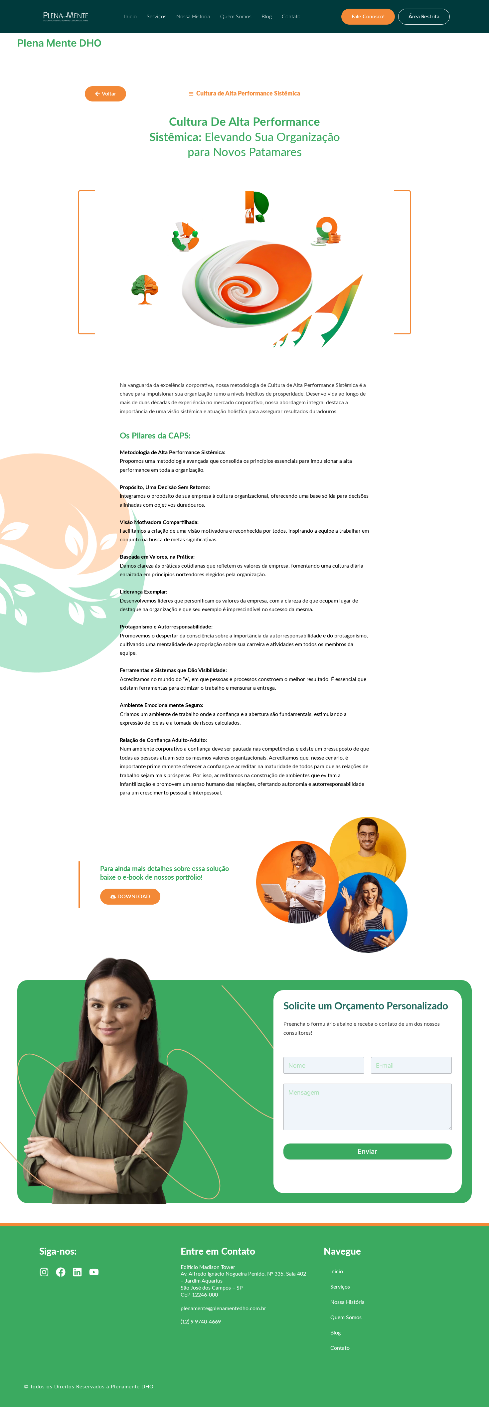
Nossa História (193, 16)
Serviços (156, 16)
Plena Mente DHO (59, 43)
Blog (266, 16)
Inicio (130, 16)
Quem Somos (235, 16)
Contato (291, 16)
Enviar (367, 1151)
